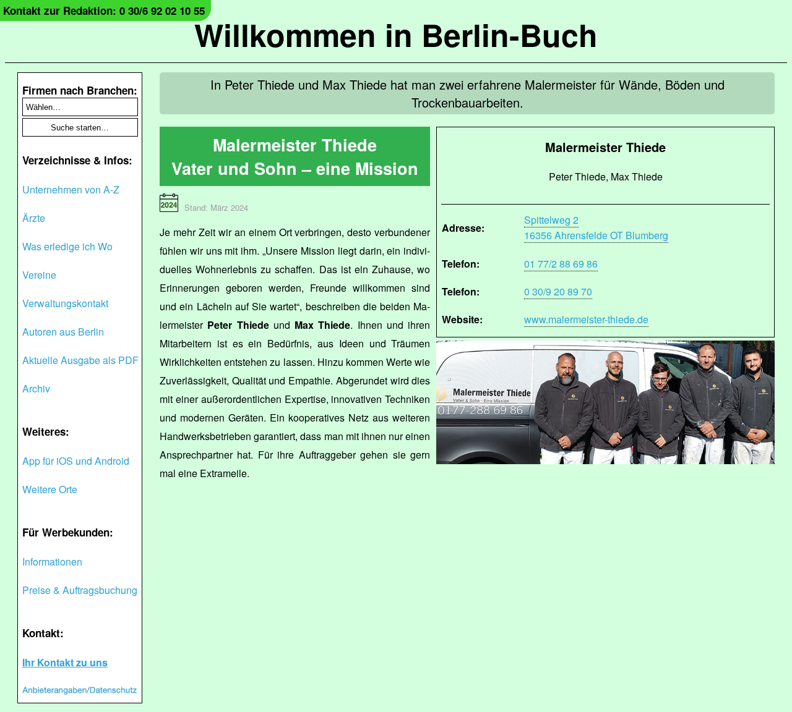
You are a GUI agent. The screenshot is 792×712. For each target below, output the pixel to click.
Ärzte (33, 218)
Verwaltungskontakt (65, 303)
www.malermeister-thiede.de (586, 319)
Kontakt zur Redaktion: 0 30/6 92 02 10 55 (104, 10)
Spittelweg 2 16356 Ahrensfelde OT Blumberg (596, 227)
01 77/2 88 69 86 (561, 263)
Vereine (39, 275)
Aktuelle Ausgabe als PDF (80, 360)
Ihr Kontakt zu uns (65, 662)
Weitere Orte (49, 489)
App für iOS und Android (75, 461)
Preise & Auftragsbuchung (79, 590)
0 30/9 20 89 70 (558, 291)
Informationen (52, 561)
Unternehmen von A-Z (70, 189)
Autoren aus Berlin (63, 331)
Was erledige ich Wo (67, 246)
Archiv (36, 388)
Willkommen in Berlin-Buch (396, 34)
